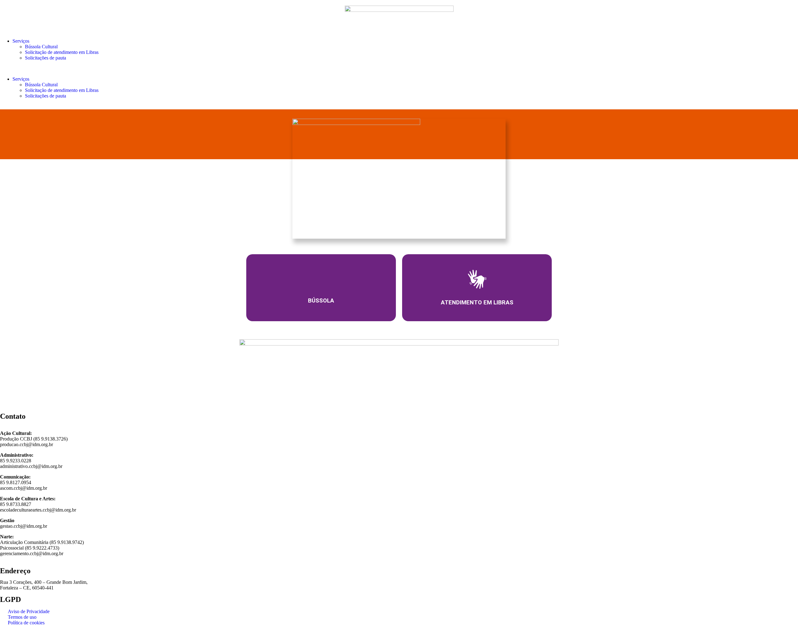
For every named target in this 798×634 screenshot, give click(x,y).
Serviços (20, 41)
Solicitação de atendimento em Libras (62, 52)
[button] (399, 68)
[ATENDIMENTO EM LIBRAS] (477, 279)
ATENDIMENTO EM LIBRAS (477, 302)
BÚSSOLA (321, 300)
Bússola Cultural (41, 46)
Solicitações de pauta (45, 57)
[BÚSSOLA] (321, 279)
